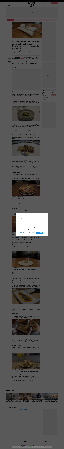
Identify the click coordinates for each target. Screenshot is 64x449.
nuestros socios (30, 217)
